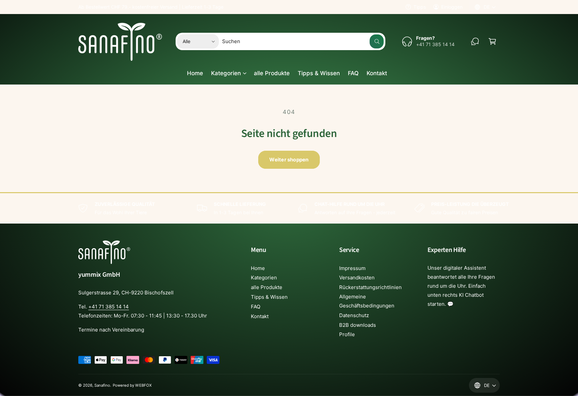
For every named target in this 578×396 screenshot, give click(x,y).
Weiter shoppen (288, 159)
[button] (492, 41)
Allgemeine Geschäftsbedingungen (366, 301)
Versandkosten (357, 277)
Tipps (419, 7)
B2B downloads (357, 325)
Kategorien (226, 73)
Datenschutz (354, 315)
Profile (347, 334)
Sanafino (102, 385)
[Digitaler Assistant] (475, 41)
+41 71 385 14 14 (108, 306)
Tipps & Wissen (269, 297)
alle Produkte (266, 287)
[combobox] (302, 41)
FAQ (255, 306)
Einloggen (452, 7)
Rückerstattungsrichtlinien (370, 287)
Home (258, 268)
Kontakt (260, 316)
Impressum (352, 268)
